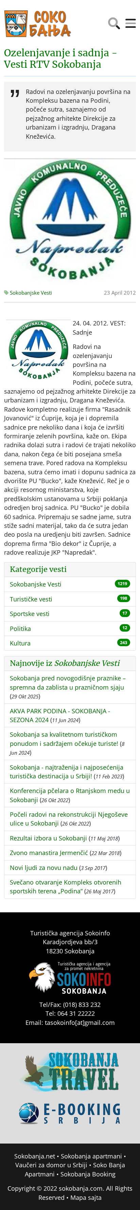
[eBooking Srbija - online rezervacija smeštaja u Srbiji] (70, 1118)
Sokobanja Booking (88, 1174)
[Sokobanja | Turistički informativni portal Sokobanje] (38, 23)
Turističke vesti (31, 599)
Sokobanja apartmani (91, 1156)
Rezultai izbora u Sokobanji (48, 838)
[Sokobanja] (70, 1076)
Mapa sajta (86, 1197)
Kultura (20, 643)
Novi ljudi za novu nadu (43, 868)
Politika (20, 628)
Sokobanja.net (34, 1156)
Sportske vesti (30, 614)
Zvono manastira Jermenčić (49, 853)
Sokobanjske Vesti (30, 292)
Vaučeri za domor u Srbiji (51, 1165)
